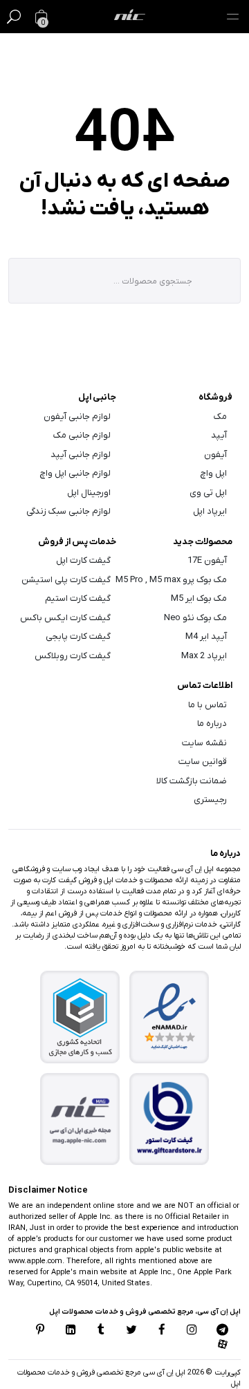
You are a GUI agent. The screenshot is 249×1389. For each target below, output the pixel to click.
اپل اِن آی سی (163, 1372)
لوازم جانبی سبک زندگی (68, 511)
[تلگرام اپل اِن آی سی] (222, 1331)
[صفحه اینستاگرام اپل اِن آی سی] (191, 1331)
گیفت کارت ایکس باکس (65, 618)
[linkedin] (70, 1331)
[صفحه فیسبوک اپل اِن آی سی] (162, 1331)
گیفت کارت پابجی (78, 636)
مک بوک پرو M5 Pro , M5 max (171, 580)
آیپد (219, 435)
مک (220, 416)
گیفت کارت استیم (78, 598)
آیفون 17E (207, 560)
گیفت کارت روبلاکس (73, 656)
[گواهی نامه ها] (169, 1017)
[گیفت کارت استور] (169, 1119)
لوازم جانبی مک (82, 435)
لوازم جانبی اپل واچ (75, 473)
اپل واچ (214, 473)
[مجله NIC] (80, 1119)
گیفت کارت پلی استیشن (66, 580)
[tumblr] (101, 1331)
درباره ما (212, 723)
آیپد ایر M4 (206, 636)
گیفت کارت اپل (83, 560)
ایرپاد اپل (210, 511)
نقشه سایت (204, 743)
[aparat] (222, 1345)
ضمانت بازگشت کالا (191, 781)
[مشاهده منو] (232, 16)
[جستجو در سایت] (14, 16)
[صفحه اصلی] (129, 16)
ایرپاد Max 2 (204, 656)
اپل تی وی (208, 492)
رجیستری (210, 799)
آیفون (215, 454)
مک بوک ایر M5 (199, 598)
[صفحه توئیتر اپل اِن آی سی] (131, 1331)
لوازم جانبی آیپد (80, 454)
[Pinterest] (41, 1331)
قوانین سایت (202, 761)
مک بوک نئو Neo (195, 618)
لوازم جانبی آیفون (77, 416)
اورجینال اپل (89, 492)
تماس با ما (207, 705)
